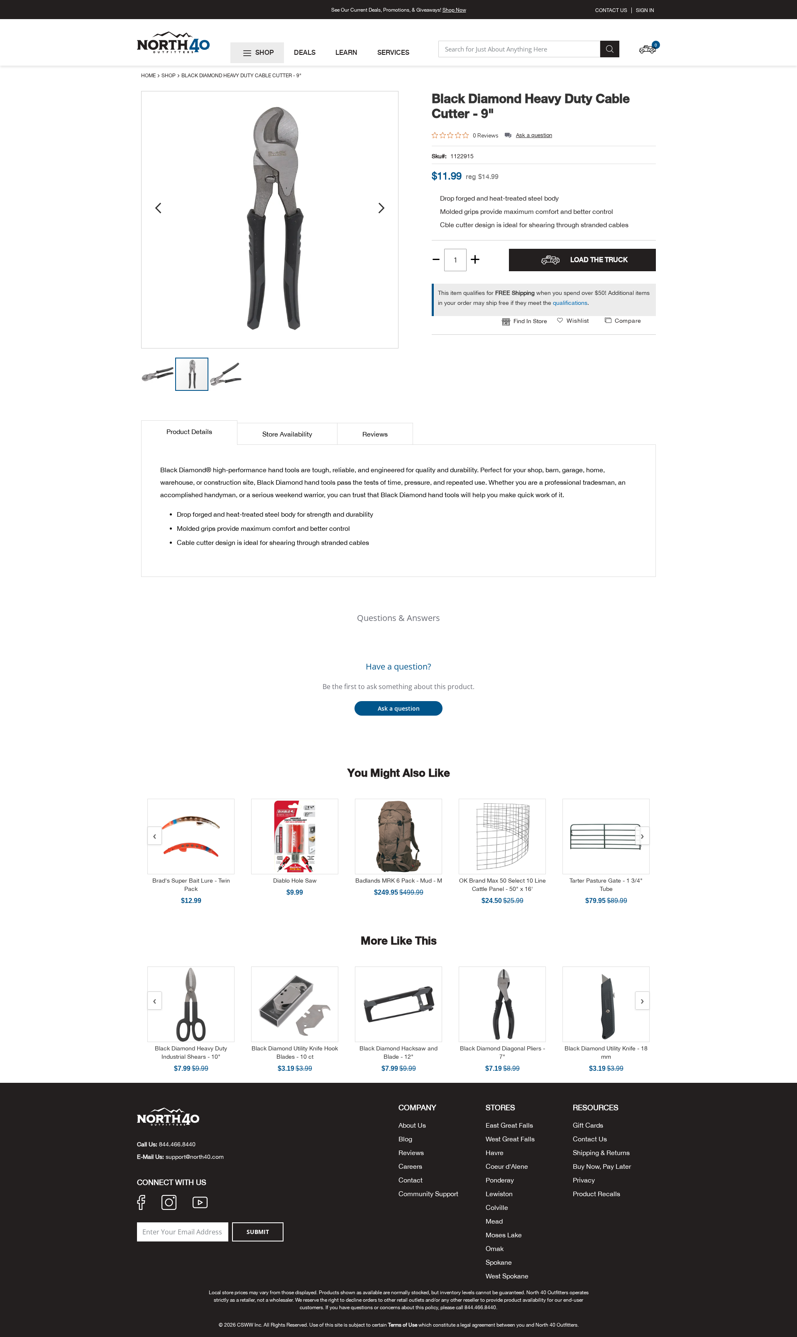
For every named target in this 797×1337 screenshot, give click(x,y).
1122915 (462, 156)
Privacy (584, 1180)
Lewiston (499, 1193)
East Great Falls (509, 1125)
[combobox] (519, 49)
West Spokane (507, 1276)
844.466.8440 (177, 1144)
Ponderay (500, 1180)
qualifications (570, 302)
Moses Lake (504, 1235)
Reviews (375, 434)
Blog (405, 1139)
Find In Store (530, 321)
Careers (410, 1166)
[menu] (331, 52)
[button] (649, 45)
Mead (494, 1221)
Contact (410, 1180)
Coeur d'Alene (507, 1166)
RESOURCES (596, 1108)
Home (149, 76)
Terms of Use (402, 1325)
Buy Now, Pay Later (602, 1166)
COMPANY (417, 1108)
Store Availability (287, 434)
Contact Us (611, 10)
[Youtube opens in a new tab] (200, 1204)
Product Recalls (596, 1193)
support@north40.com (195, 1156)
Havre (495, 1152)
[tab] (189, 432)
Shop (169, 76)
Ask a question (534, 135)
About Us (412, 1125)
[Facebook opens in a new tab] (141, 1203)
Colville (497, 1207)
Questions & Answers (398, 617)
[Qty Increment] (475, 260)
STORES (500, 1108)
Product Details (189, 431)
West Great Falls (510, 1139)
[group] (447, 175)
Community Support (428, 1193)
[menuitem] (257, 52)
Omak (495, 1248)
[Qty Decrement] (437, 256)
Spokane (499, 1262)
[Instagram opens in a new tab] (168, 1203)
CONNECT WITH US (171, 1182)
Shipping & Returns (601, 1152)
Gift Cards (588, 1125)
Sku (437, 156)
